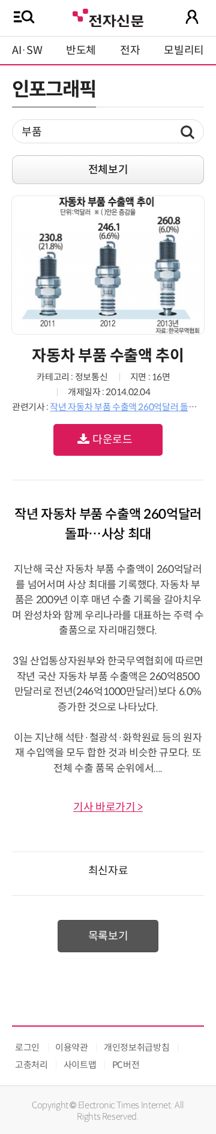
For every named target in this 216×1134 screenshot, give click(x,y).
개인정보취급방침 (136, 1047)
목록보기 (108, 936)
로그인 (27, 1047)
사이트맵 (80, 1064)
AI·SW (27, 50)
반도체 (81, 50)
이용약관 (71, 1047)
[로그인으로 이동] (192, 17)
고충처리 (31, 1064)
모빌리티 (184, 50)
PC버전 (126, 1064)
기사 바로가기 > (108, 807)
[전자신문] (108, 16)
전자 (130, 50)
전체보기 (108, 169)
